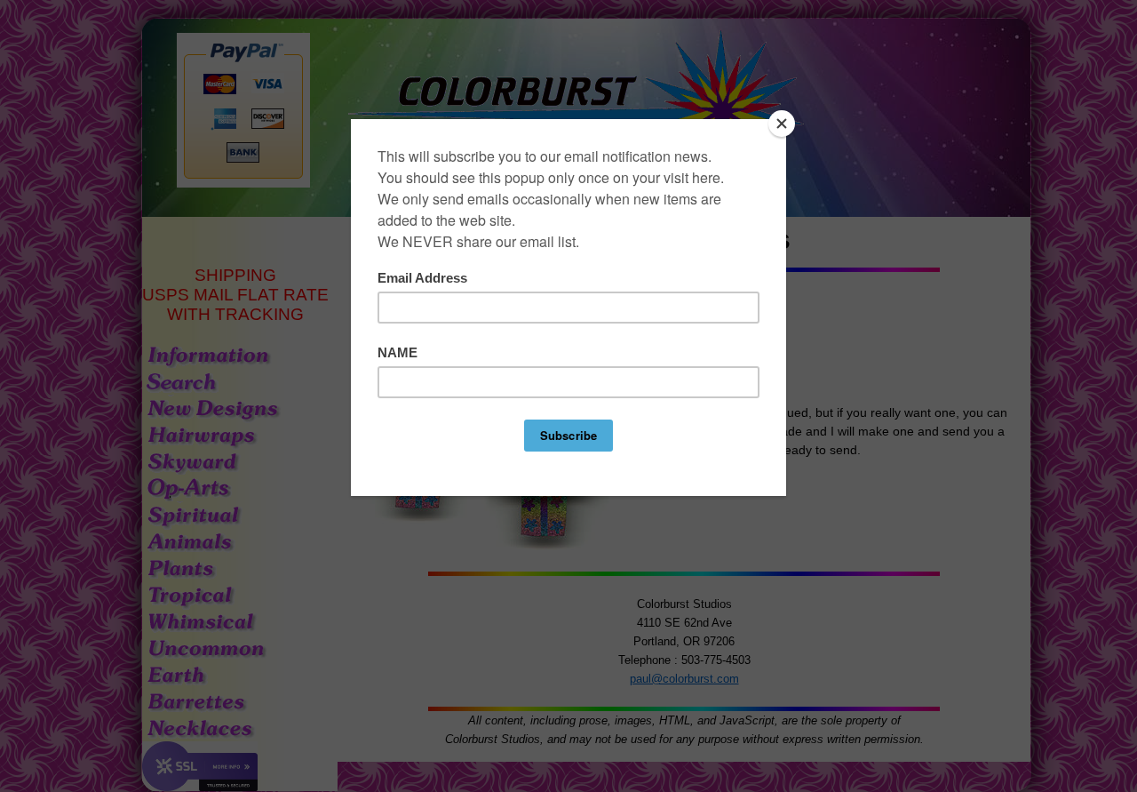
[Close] (781, 123)
